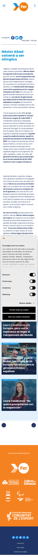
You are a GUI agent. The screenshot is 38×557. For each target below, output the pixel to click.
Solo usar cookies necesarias (19, 317)
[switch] (33, 281)
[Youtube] (20, 537)
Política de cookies (20, 552)
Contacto (20, 543)
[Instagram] (23, 537)
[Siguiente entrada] (33, 427)
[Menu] (4, 5)
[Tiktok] (27, 537)
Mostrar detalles (25, 303)
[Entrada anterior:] (4, 427)
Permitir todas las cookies (19, 310)
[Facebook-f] (17, 537)
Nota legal (20, 547)
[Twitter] (13, 537)
